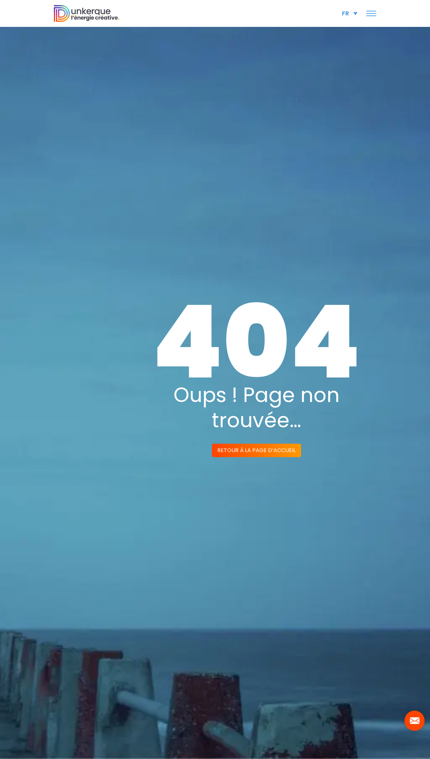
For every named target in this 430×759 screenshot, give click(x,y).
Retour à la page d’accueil (256, 450)
